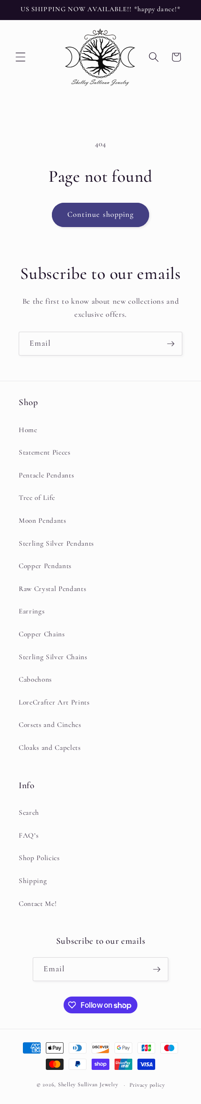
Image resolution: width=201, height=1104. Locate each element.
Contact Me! (38, 903)
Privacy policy (147, 1085)
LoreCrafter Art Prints (54, 702)
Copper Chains (42, 634)
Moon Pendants (42, 520)
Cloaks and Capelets (50, 747)
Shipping (33, 880)
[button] (20, 57)
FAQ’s (28, 835)
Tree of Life (37, 497)
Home (28, 430)
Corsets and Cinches (50, 724)
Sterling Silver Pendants (56, 543)
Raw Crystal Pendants (52, 588)
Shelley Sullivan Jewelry (88, 1085)
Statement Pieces (45, 452)
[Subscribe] (170, 344)
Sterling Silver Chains (53, 657)
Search (29, 812)
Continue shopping (100, 214)
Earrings (31, 611)
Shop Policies (39, 858)
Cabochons (35, 679)
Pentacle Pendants (46, 475)
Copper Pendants (45, 566)
